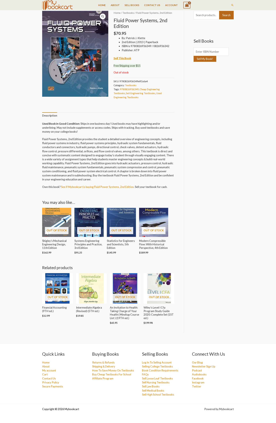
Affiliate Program (102, 378)
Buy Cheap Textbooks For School (111, 374)
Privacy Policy (50, 382)
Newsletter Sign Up (203, 366)
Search (226, 15)
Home (102, 5)
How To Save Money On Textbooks (113, 370)
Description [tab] (49, 115)
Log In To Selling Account (157, 362)
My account (49, 370)
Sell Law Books (151, 386)
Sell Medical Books (153, 390)
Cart (45, 374)
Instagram (198, 382)
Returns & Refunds (103, 362)
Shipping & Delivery (103, 366)
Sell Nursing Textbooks (155, 382)
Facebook (198, 378)
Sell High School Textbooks (158, 394)
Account (171, 5)
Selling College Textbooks (157, 366)
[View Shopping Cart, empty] (186, 5)
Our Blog (197, 362)
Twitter (196, 386)
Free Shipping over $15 (127, 65)
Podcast (197, 370)
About (115, 5)
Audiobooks (199, 374)
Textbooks (128, 12)
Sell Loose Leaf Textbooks (157, 378)
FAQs (145, 374)
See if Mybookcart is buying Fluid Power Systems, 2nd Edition (97, 187)
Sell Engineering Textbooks (140, 93)
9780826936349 (129, 89)
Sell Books (132, 5)
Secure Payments (52, 386)
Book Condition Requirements (160, 370)
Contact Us (152, 5)
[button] (232, 5)
